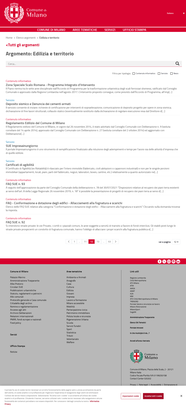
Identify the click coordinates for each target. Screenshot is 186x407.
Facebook (160, 261)
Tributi (70, 335)
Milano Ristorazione (138, 306)
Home (9, 37)
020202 (147, 378)
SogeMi (133, 312)
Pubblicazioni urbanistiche (23, 290)
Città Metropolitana (138, 280)
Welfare (70, 342)
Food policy (15, 322)
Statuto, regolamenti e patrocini (26, 293)
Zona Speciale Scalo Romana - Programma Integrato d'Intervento (50, 84)
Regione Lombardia (138, 278)
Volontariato (73, 339)
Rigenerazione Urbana (77, 319)
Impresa (70, 296)
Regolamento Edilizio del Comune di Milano (35, 122)
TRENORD (134, 301)
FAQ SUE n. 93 (15, 183)
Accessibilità (156, 384)
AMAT (132, 291)
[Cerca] (177, 64)
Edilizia (70, 290)
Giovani (70, 293)
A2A (131, 293)
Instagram (174, 261)
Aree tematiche (85, 29)
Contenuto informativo (145, 73)
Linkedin (178, 261)
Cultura (70, 287)
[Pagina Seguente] (116, 241)
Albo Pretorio (16, 283)
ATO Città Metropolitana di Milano (144, 299)
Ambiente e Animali (76, 277)
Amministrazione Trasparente (24, 280)
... (79, 241)
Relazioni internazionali (21, 316)
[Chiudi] (181, 396)
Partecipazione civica (77, 309)
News (176, 73)
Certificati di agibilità (20, 164)
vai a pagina (165, 241)
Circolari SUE (16, 287)
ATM (132, 285)
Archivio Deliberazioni (21, 312)
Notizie (13, 351)
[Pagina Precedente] (69, 241)
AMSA (132, 288)
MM (131, 296)
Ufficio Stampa (134, 29)
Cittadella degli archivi (21, 303)
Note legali (143, 384)
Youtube (169, 261)
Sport (69, 329)
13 (98, 241)
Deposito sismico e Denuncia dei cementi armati (38, 103)
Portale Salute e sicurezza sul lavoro (145, 304)
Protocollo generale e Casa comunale (28, 300)
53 (109, 241)
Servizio (164, 73)
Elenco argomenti (26, 37)
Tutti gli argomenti (23, 45)
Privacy (133, 384)
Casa (69, 283)
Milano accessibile (75, 303)
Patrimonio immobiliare (78, 312)
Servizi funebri (74, 326)
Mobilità (71, 306)
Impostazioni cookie (130, 396)
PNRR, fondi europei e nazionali (25, 319)
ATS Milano (134, 283)
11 (85, 241)
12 (91, 241)
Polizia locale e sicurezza (79, 316)
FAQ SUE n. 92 (15, 222)
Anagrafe (71, 280)
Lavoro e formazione (77, 300)
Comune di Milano (51, 29)
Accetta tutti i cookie (153, 396)
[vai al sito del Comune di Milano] (25, 13)
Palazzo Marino (17, 277)
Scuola (70, 322)
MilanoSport (135, 309)
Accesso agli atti (18, 309)
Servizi (109, 29)
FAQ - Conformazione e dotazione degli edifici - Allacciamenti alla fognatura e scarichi (64, 203)
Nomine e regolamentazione (24, 306)
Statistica (71, 332)
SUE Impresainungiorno (22, 145)
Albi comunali (17, 296)
